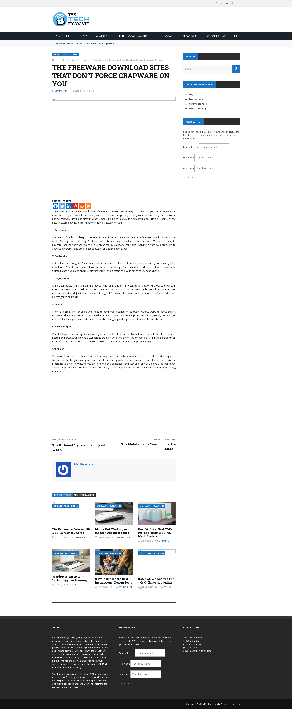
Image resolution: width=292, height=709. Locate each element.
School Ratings (216, 36)
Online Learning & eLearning (65, 55)
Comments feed (198, 103)
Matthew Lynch (61, 91)
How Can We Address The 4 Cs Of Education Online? (156, 580)
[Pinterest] (75, 206)
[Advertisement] (114, 400)
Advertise (102, 36)
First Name (188, 157)
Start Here (63, 36)
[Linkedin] (69, 206)
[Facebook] (55, 206)
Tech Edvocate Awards (132, 36)
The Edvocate (165, 36)
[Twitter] (62, 206)
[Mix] (88, 206)
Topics (83, 36)
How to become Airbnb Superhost (96, 43)
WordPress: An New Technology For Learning (70, 578)
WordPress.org (197, 108)
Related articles (62, 495)
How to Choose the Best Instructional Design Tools (113, 580)
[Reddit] (82, 206)
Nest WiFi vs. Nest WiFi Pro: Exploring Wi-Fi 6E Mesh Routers (155, 532)
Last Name (188, 168)
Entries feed (196, 98)
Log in (192, 94)
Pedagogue (189, 36)
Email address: (191, 147)
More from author (84, 495)
